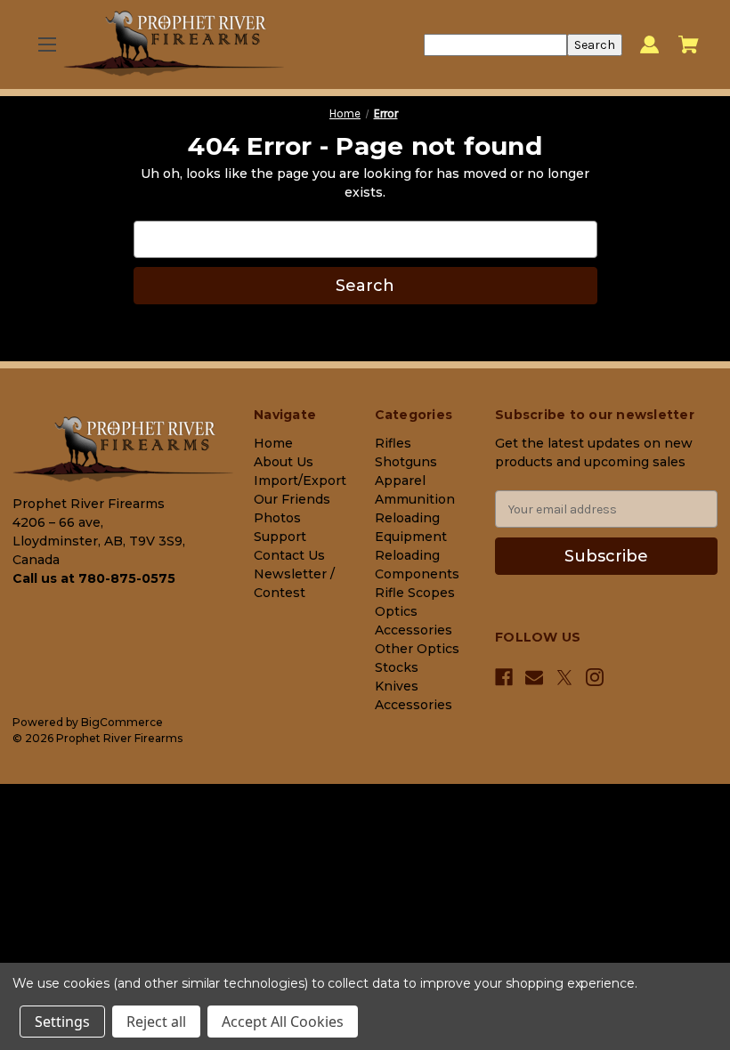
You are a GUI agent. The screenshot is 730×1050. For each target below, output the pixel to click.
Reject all (156, 1021)
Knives (396, 686)
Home (273, 443)
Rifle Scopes (415, 593)
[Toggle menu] (46, 44)
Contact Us (289, 555)
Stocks (396, 667)
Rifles (393, 443)
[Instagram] (595, 677)
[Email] (534, 677)
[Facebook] (504, 677)
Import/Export (300, 480)
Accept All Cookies (283, 1021)
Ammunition (415, 499)
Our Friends (292, 499)
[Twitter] (564, 677)
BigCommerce (122, 722)
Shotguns (406, 462)
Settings (62, 1021)
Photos (277, 518)
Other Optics (417, 649)
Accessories (413, 705)
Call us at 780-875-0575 (93, 578)
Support (280, 537)
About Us (283, 462)
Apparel (400, 480)
